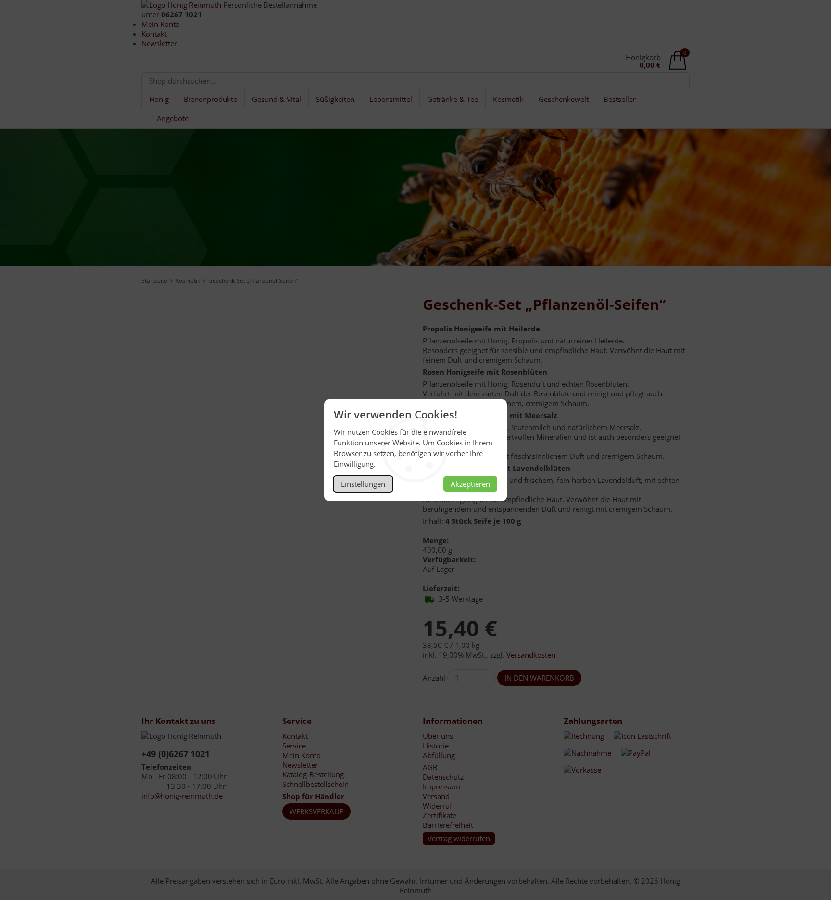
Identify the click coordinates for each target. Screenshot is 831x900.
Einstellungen (363, 484)
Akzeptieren (470, 484)
